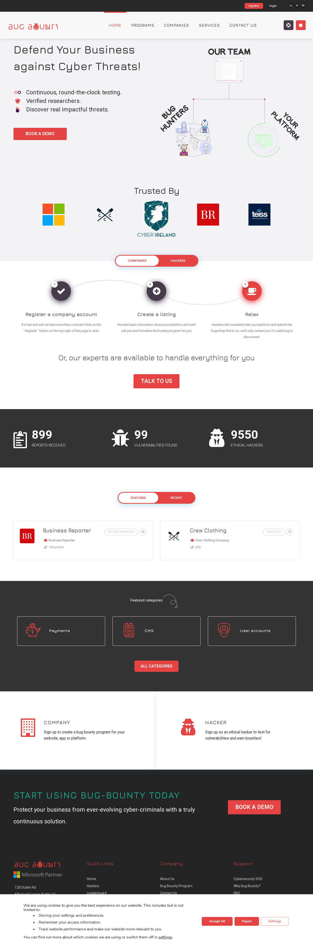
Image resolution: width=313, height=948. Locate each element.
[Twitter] (297, 5)
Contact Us (243, 25)
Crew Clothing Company (212, 540)
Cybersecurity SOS (248, 879)
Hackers (93, 886)
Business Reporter (67, 530)
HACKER (216, 722)
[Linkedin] (291, 5)
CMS (149, 630)
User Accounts (255, 630)
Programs (142, 25)
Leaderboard (97, 893)
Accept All (217, 921)
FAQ (237, 893)
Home (115, 25)
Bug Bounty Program (176, 886)
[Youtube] (303, 5)
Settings (274, 921)
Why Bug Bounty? (247, 886)
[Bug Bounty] (37, 25)
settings (165, 937)
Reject (247, 921)
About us (167, 879)
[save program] (142, 532)
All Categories (156, 666)
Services (209, 25)
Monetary (274, 531)
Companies (176, 25)
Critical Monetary (121, 531)
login (273, 6)
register (253, 6)
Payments (59, 630)
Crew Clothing (208, 530)
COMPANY (57, 722)
